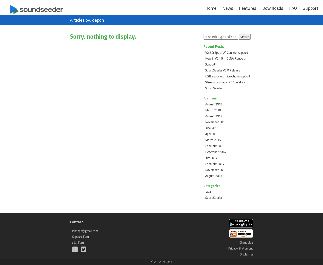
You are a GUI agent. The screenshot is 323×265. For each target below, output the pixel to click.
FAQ (293, 8)
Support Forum (81, 236)
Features (247, 8)
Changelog (246, 242)
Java (208, 191)
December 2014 (215, 151)
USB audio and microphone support (227, 76)
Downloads (272, 8)
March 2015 (213, 140)
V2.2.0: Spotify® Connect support (226, 52)
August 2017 (213, 116)
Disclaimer (246, 254)
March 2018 (213, 110)
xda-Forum (79, 242)
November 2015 (215, 122)
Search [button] (244, 36)
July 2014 (211, 157)
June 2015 (211, 128)
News (227, 8)
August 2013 (213, 175)
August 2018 (213, 104)
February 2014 (214, 163)
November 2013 (215, 169)
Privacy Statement (240, 248)
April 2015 (211, 134)
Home (210, 8)
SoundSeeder (213, 197)
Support (310, 8)
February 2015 (214, 146)
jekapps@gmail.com (85, 230)
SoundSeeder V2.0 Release (222, 70)
